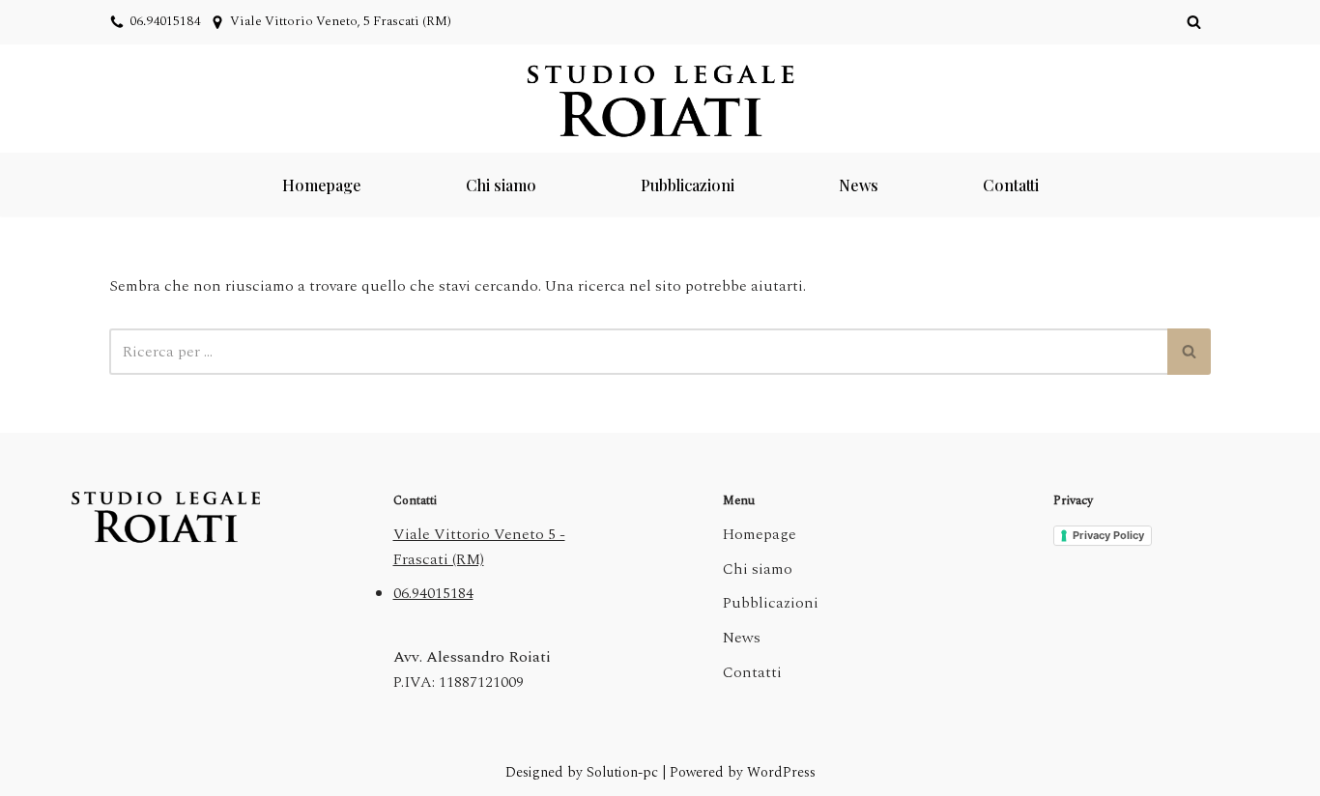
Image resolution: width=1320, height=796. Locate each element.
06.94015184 (164, 21)
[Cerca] (1194, 21)
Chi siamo (501, 185)
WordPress (781, 772)
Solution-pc (624, 772)
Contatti (1011, 185)
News (858, 185)
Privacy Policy (1108, 535)
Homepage (321, 185)
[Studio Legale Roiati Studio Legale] (660, 101)
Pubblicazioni (687, 185)
